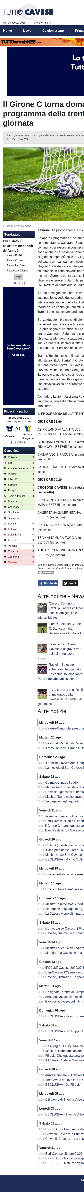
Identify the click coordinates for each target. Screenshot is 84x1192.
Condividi (50, 583)
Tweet (72, 583)
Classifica (11, 450)
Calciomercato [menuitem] (53, 30)
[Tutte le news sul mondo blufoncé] (28, 12)
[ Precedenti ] (18, 442)
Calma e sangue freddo (61, 782)
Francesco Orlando (17, 270)
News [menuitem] (27, 30)
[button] (18, 277)
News (51, 564)
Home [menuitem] (7, 30)
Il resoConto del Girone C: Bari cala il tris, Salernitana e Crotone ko (66, 628)
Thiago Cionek (15, 260)
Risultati (18, 283)
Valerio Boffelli (15, 255)
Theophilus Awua (16, 265)
